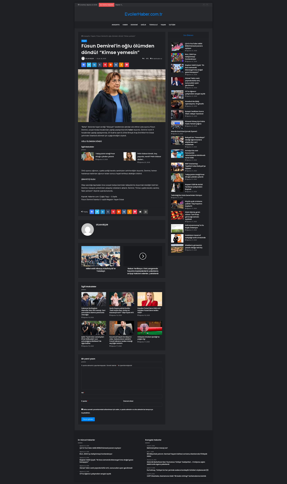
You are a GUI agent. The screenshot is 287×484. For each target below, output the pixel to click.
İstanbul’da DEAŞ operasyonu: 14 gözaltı (194, 102)
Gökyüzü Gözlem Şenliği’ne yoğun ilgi (148, 338)
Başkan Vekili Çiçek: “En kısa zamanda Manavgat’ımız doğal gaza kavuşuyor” (141, 5)
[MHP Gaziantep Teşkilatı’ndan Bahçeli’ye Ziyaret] (177, 167)
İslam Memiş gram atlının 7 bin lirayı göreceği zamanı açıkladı (192, 215)
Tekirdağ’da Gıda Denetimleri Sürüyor (186, 195)
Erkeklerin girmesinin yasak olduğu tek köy (193, 246)
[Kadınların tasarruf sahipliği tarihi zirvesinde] (177, 238)
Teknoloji (153, 25)
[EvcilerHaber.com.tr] (143, 14)
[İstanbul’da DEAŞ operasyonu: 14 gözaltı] (177, 104)
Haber (125, 25)
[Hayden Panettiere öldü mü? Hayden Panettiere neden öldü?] (149, 299)
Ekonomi (134, 25)
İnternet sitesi (128, 401)
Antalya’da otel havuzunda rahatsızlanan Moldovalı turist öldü (195, 154)
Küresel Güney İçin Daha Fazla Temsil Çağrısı (195, 122)
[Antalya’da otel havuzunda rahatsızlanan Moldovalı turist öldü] (177, 153)
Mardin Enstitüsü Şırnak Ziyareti (184, 131)
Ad (83, 392)
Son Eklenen (188, 35)
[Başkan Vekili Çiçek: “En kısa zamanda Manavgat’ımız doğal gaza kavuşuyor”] (177, 68)
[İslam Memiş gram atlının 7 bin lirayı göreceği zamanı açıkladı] (177, 215)
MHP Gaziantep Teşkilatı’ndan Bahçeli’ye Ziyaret (195, 166)
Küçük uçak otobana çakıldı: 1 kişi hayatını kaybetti (193, 203)
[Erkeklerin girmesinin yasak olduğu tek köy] (177, 248)
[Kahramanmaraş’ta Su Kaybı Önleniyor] (177, 228)
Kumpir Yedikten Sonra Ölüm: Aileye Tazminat (194, 112)
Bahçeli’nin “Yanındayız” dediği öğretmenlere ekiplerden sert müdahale (195, 141)
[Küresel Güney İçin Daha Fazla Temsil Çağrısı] (177, 124)
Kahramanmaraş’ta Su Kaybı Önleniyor (194, 226)
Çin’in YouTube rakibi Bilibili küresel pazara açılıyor (194, 45)
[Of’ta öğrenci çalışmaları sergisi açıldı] (177, 94)
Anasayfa (116, 25)
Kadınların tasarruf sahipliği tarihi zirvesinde (195, 236)
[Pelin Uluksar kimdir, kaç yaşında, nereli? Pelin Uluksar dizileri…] (129, 156)
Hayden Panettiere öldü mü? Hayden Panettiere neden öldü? (149, 310)
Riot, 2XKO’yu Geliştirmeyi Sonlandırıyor (190, 56)
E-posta (84, 401)
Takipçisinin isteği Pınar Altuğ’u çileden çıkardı (194, 175)
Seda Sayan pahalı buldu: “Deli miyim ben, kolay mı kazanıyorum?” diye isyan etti (121, 310)
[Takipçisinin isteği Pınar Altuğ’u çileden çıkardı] (88, 156)
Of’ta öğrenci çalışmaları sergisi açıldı (195, 92)
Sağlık (143, 25)
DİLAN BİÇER (89, 58)
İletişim (172, 25)
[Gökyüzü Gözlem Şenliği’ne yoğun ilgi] (149, 328)
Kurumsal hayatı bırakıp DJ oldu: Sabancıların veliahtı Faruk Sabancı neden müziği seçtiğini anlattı (120, 340)
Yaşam (163, 25)
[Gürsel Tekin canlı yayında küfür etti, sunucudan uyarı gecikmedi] (177, 81)
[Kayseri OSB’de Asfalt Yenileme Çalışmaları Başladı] (177, 187)
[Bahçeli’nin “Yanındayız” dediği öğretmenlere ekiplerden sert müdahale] (177, 140)
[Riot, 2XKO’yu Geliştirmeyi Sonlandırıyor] (177, 57)
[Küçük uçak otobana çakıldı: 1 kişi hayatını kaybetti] (177, 204)
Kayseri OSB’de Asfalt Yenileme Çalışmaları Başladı (194, 186)
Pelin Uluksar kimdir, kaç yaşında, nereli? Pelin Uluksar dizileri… (149, 156)
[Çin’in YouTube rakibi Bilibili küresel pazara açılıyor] (177, 46)
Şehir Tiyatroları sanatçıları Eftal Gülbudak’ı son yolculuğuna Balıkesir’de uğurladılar (92, 340)
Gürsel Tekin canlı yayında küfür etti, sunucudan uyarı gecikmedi (192, 81)
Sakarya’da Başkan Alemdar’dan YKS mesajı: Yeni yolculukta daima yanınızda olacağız (93, 311)
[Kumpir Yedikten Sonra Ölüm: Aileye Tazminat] (177, 114)
